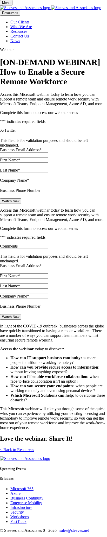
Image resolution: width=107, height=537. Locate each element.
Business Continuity (26, 498)
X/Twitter (8, 130)
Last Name (10, 170)
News (15, 41)
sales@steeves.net (74, 530)
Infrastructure (21, 507)
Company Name (14, 180)
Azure (15, 493)
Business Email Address (21, 150)
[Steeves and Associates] (50, 7)
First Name (10, 160)
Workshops (19, 517)
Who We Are (21, 26)
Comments (9, 246)
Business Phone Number (20, 190)
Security (17, 512)
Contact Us (19, 36)
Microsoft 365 (22, 489)
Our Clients (19, 22)
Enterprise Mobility (26, 503)
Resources (10, 13)
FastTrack (18, 521)
